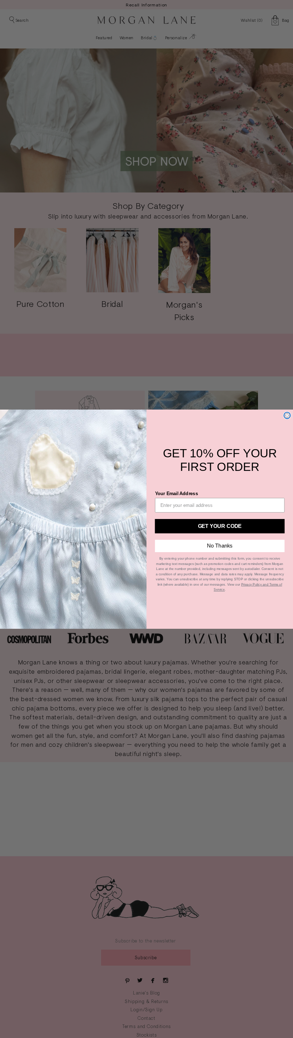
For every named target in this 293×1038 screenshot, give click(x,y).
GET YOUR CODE (220, 525)
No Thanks (219, 545)
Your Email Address (176, 493)
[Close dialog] (287, 415)
